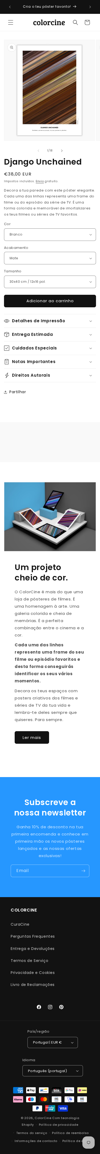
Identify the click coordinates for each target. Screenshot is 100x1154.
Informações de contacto (36, 1141)
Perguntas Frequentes (33, 936)
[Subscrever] (83, 871)
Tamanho (13, 271)
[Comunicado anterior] (10, 7)
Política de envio (76, 1141)
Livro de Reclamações (33, 984)
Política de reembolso (70, 1133)
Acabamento (16, 247)
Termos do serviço (31, 1133)
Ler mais (32, 737)
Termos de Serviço (29, 960)
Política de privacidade (58, 1125)
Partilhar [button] (17, 392)
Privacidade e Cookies (33, 972)
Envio (40, 181)
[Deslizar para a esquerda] (38, 151)
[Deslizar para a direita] (62, 151)
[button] (11, 22)
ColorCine (43, 1118)
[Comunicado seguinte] (90, 7)
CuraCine (20, 924)
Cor (7, 223)
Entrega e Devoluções (33, 948)
